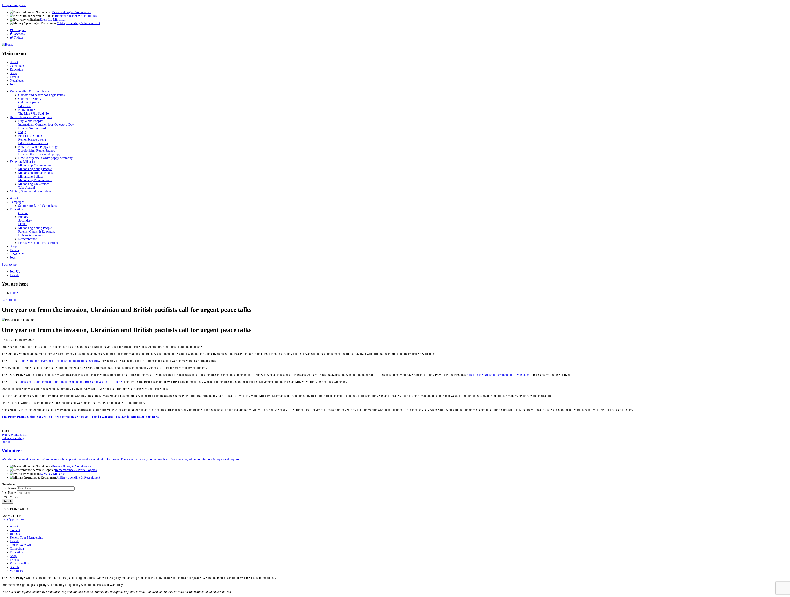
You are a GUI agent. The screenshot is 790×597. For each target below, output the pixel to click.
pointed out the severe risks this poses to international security (59, 360)
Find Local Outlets (30, 135)
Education (16, 69)
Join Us (15, 271)
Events (14, 77)
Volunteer (12, 450)
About (14, 62)
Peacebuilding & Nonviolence (71, 12)
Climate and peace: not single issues (41, 95)
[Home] (7, 44)
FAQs (22, 132)
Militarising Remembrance (35, 180)
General (23, 213)
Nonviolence (26, 110)
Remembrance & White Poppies (76, 15)
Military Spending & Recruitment (78, 23)
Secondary (25, 220)
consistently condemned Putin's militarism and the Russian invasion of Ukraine (71, 381)
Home (14, 292)
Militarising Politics (30, 176)
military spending (13, 438)
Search (14, 567)
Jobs (13, 84)
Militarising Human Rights (35, 172)
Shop (13, 73)
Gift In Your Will (21, 545)
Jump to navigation (14, 5)
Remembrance (27, 239)
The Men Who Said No (33, 113)
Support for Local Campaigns (37, 205)
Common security (29, 98)
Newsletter (17, 80)
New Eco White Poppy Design (38, 147)
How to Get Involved (32, 128)
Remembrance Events (32, 139)
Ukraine (7, 442)
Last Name (9, 492)
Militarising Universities (33, 184)
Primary (23, 216)
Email (7, 497)
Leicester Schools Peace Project (38, 242)
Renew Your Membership (26, 537)
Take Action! (26, 187)
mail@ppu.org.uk (13, 519)
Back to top (9, 264)
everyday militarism (14, 434)
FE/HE (22, 224)
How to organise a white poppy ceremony (45, 158)
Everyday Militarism (53, 19)
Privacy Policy (19, 563)
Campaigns (17, 65)
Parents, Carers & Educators (36, 231)
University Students (31, 235)
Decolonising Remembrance (36, 150)
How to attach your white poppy (39, 154)
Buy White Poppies (30, 121)
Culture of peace (29, 102)
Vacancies (16, 571)
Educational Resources (33, 143)
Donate (14, 275)
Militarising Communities (34, 165)
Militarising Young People (35, 169)
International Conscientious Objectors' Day (46, 124)
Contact (15, 530)
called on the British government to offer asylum (497, 374)
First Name (9, 488)
